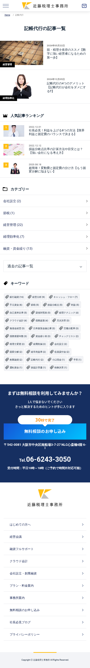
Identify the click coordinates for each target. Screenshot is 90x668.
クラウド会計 (19, 561)
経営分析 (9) (38, 297)
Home (7, 15)
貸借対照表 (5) (43, 312)
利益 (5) (75, 305)
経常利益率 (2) (38, 352)
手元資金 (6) (16, 305)
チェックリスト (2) (68, 336)
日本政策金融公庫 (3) (44, 328)
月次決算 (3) (63, 320)
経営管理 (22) (13, 225)
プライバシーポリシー (25, 634)
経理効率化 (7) (13, 236)
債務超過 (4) (42, 320)
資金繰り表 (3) (43, 336)
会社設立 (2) (12, 201)
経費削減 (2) (39, 344)
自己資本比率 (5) (18, 312)
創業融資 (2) (16, 359)
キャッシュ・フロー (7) (66, 297)
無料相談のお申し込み (45, 431)
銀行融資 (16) (17, 297)
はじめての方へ (20, 524)
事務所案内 (17, 598)
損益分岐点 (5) (55, 305)
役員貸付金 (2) (61, 352)
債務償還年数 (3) (18, 336)
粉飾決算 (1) (60, 367)
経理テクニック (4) (68, 312)
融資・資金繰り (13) (18, 248)
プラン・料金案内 (22, 585)
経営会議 (16, 536)
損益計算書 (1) (38, 367)
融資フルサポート (22, 549)
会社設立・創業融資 (23, 573)
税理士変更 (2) (17, 344)
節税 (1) (9, 213)
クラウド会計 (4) (18, 320)
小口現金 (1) (58, 359)
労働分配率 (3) (71, 328)
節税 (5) (35, 305)
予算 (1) (77, 359)
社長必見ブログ (20, 622)
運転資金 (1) (16, 367)
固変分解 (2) (16, 352)
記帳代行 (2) (37, 359)
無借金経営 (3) (17, 328)
